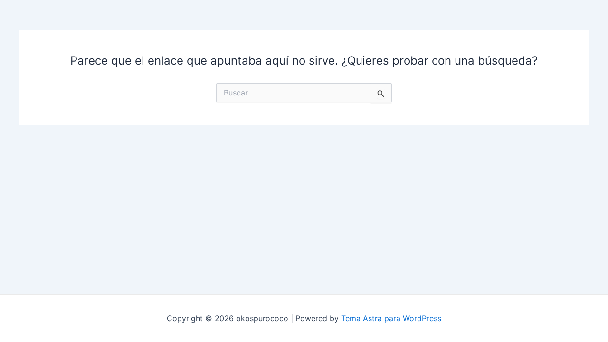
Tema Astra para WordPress (391, 318)
